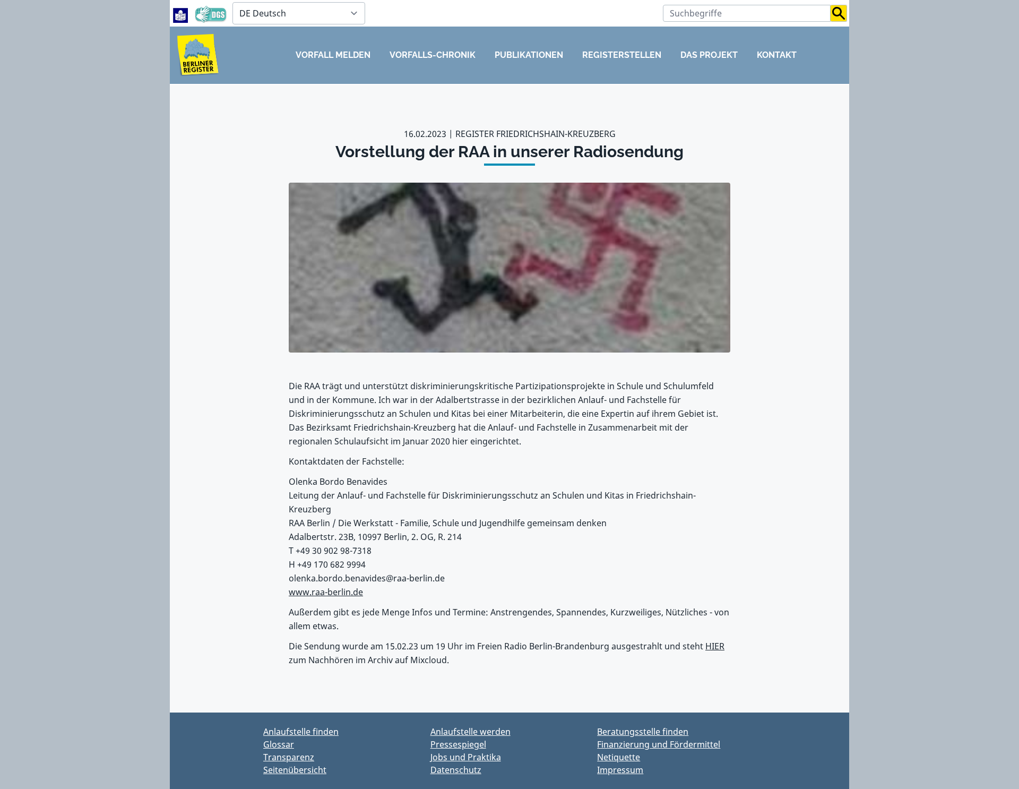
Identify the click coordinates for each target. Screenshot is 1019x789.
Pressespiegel (458, 744)
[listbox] (298, 13)
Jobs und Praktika (465, 757)
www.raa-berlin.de (326, 592)
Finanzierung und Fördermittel (658, 744)
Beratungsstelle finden (642, 731)
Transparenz (288, 757)
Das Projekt (709, 55)
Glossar (278, 744)
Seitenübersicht (294, 770)
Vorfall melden (333, 55)
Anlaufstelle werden (470, 731)
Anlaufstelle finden (301, 731)
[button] (839, 13)
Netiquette (618, 757)
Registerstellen (621, 55)
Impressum (620, 770)
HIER (714, 646)
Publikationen (529, 55)
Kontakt (777, 55)
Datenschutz (455, 770)
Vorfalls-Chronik (433, 55)
